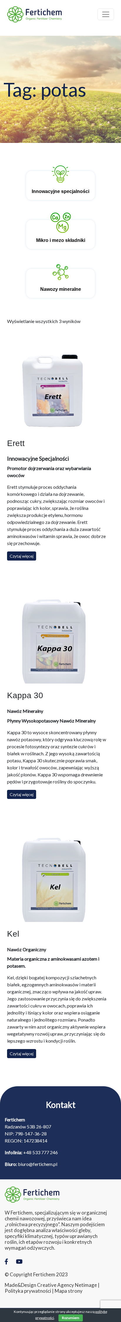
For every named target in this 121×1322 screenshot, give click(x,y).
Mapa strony (69, 1291)
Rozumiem (70, 1318)
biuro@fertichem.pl (37, 1164)
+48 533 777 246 (40, 1152)
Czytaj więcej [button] (21, 556)
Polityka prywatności (28, 1291)
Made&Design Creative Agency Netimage (51, 1285)
